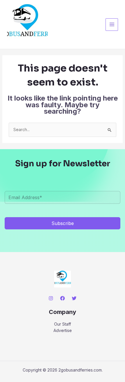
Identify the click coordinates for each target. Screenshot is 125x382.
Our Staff (62, 324)
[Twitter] (74, 298)
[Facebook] (62, 298)
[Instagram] (51, 298)
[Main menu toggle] (112, 24)
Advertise (62, 330)
